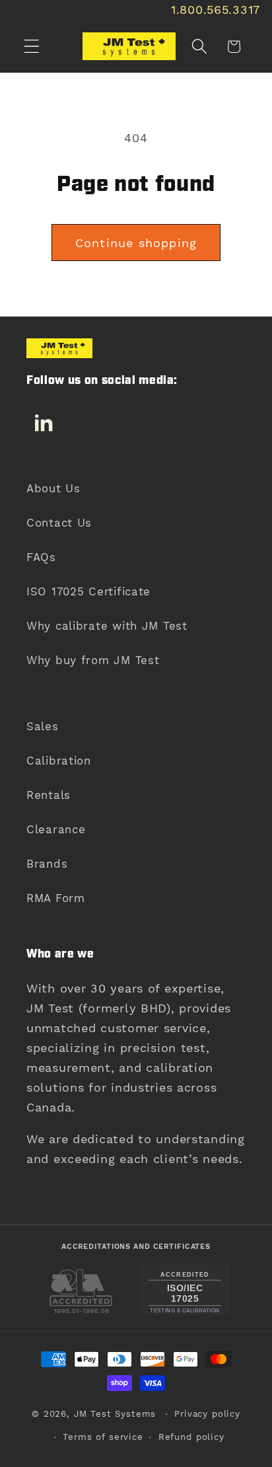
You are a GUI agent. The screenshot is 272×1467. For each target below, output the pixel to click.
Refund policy (191, 1437)
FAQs (41, 557)
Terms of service (103, 1437)
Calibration (58, 760)
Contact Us (59, 522)
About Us (53, 488)
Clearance (55, 829)
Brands (46, 863)
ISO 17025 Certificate (88, 591)
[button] (32, 46)
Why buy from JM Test (92, 660)
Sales (42, 726)
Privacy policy (207, 1414)
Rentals (48, 795)
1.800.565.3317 (215, 10)
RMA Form (55, 898)
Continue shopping (136, 243)
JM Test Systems (115, 1414)
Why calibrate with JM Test (106, 625)
